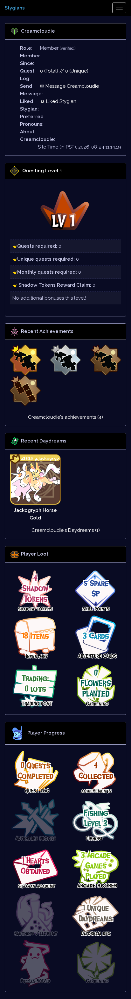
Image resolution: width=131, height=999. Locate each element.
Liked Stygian (60, 101)
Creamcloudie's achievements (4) (65, 417)
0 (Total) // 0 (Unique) (64, 71)
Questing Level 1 (42, 171)
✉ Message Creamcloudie (69, 86)
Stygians (15, 8)
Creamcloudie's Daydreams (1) (65, 530)
